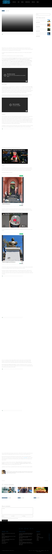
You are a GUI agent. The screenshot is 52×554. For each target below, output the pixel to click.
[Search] (49, 14)
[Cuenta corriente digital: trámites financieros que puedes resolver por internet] (9, 490)
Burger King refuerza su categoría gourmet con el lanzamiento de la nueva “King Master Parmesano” (41, 495)
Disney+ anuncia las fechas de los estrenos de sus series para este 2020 (40, 481)
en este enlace (25, 457)
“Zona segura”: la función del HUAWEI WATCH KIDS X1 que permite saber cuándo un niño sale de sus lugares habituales (41, 20)
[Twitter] (30, 528)
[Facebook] (19, 528)
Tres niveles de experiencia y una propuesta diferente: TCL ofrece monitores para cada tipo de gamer (41, 25)
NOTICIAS (3, 10)
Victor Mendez (8, 470)
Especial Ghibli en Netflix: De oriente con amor (7, 481)
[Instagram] (25, 528)
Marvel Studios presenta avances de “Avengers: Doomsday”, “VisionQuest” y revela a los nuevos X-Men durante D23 (41, 29)
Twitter (32, 528)
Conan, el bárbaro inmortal (5, 542)
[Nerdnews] (6, 2)
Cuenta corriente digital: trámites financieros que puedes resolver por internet (8, 495)
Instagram (27, 528)
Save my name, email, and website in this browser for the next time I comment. (10, 518)
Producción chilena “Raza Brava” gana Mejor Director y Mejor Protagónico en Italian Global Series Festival (24, 495)
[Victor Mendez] (4, 472)
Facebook (22, 528)
